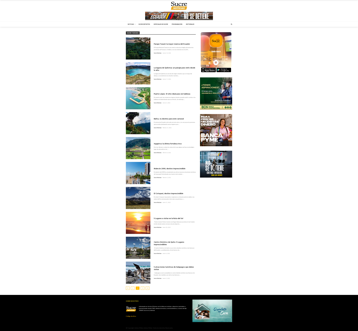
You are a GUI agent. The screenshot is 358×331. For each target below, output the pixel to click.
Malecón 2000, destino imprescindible (169, 168)
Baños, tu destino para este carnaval (169, 118)
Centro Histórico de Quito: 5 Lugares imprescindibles (169, 243)
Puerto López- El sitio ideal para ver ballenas (172, 94)
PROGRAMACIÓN (177, 24)
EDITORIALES (190, 24)
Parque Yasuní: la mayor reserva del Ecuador (172, 44)
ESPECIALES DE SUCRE (161, 24)
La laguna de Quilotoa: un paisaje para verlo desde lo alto (174, 69)
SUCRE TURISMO (130, 38)
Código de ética (131, 316)
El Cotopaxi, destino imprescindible (168, 193)
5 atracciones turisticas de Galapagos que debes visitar (174, 268)
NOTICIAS (131, 24)
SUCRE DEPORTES (144, 24)
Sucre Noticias (157, 53)
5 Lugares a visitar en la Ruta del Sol (168, 218)
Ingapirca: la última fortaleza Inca (168, 143)
